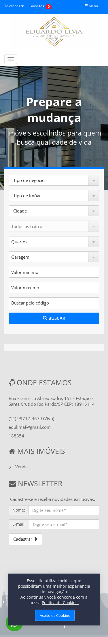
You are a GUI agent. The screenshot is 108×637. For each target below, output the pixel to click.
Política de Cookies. (60, 602)
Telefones (12, 5)
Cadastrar (23, 539)
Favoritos (36, 5)
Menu (93, 5)
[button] (54, 180)
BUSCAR (56, 318)
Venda (21, 466)
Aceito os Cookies (55, 615)
